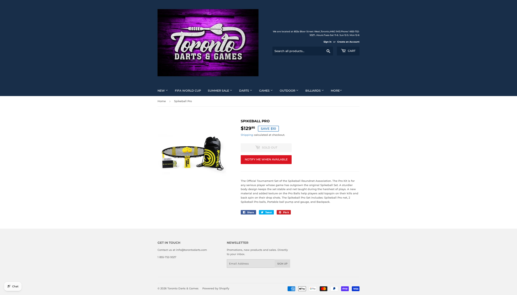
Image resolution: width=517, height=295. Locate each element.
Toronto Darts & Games (183, 288)
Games (264, 90)
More (335, 90)
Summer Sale (219, 90)
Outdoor (288, 90)
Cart (351, 51)
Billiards (313, 90)
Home (162, 101)
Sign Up (282, 263)
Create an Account (348, 41)
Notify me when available (266, 159)
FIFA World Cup (188, 90)
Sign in (328, 41)
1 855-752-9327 (167, 257)
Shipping (247, 134)
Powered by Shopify (215, 288)
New (162, 90)
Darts (244, 90)
